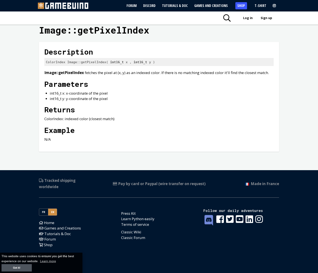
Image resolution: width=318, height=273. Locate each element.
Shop (241, 5)
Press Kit (128, 213)
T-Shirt (260, 5)
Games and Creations (211, 5)
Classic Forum (133, 237)
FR (43, 212)
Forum (132, 5)
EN (52, 212)
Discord (149, 5)
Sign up (266, 18)
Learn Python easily (137, 218)
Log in (248, 18)
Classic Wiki (131, 231)
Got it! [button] (16, 267)
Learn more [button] (48, 261)
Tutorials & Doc (175, 5)
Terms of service (135, 224)
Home (48, 222)
